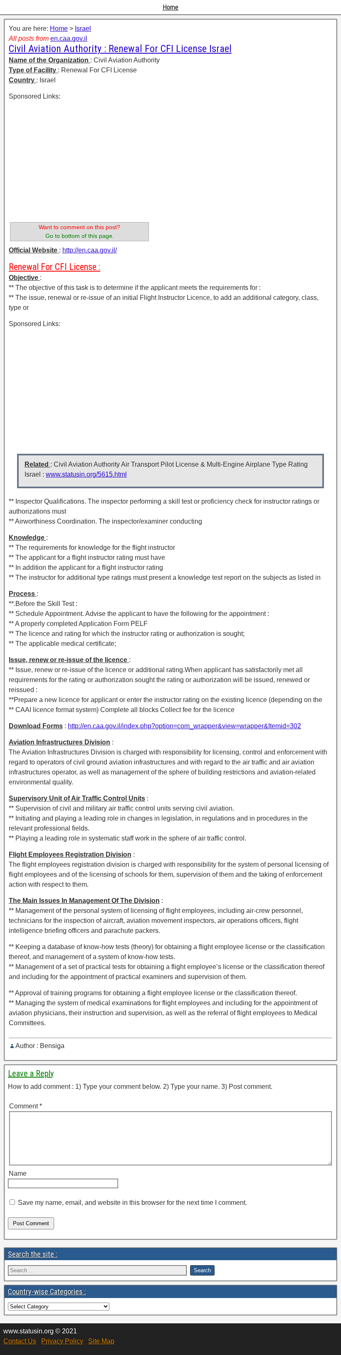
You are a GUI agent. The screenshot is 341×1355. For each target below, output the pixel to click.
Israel (83, 28)
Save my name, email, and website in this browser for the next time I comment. (132, 1202)
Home (170, 7)
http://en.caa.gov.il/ (89, 250)
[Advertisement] (79, 159)
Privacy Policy (62, 1341)
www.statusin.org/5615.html (86, 474)
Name (18, 1173)
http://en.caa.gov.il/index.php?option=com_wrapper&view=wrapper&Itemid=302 (184, 725)
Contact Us (19, 1341)
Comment (25, 1106)
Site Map (101, 1341)
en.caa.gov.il (68, 38)
